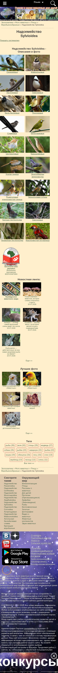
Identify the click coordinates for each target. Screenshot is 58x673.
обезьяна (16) (24, 455)
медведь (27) (46, 445)
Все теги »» (29, 463)
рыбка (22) (49, 450)
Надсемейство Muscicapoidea (10, 494)
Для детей (26, 493)
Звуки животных (29, 523)
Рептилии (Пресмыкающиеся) (31, 496)
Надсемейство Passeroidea (10, 484)
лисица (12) (30, 460)
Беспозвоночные (29, 507)
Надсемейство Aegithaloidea (10, 498)
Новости (35, 540)
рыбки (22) (21, 450)
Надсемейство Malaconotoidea (11, 515)
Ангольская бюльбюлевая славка (10, 521)
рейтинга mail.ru (30, 596)
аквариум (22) (35, 450)
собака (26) (9, 450)
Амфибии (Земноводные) (29, 501)
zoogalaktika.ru (30, 628)
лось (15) (37, 455)
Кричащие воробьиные (9, 527)
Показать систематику (9, 40)
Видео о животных (26, 515)
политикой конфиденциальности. (25, 652)
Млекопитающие (29, 483)
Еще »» (29, 361)
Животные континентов (27, 520)
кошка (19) (10, 455)
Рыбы (24, 505)
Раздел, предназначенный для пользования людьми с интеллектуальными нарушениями (43, 561)
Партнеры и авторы (41, 538)
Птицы (25, 486)
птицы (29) (33, 445)
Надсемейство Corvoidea (10, 508)
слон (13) (48, 455)
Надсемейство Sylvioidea (10, 503)
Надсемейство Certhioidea (10, 489)
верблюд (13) (16, 460)
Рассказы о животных (27, 489)
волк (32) (21, 445)
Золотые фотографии (27, 510)
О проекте (36, 535)
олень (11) (43, 460)
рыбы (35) (10, 445)
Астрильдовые (10, 512)
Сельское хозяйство (41, 543)
